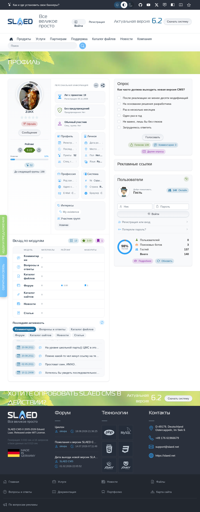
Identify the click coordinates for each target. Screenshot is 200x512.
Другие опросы (155, 151)
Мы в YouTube (148, 5)
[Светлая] (117, 5)
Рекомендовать (189, 5)
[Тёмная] (130, 5)
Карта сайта (164, 491)
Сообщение (29, 132)
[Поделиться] (102, 85)
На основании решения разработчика (147, 103)
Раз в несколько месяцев (139, 109)
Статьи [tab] (79, 335)
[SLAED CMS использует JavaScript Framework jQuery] (109, 465)
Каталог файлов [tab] (82, 329)
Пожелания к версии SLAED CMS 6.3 (76, 442)
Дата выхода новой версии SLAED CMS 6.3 (76, 457)
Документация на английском (181, 5)
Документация (67, 491)
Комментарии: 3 (167, 145)
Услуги (40, 39)
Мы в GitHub (140, 5)
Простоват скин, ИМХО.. (60, 361)
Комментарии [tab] (24, 329)
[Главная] (11, 39)
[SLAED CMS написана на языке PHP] (109, 432)
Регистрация (97, 21)
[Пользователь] (96, 85)
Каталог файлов (104, 39)
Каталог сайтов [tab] (40, 335)
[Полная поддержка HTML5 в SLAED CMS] (109, 448)
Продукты (24, 39)
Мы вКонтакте (164, 5)
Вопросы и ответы (20, 491)
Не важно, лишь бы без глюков (142, 121)
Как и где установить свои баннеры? (35, 4)
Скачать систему (177, 21)
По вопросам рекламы (23, 504)
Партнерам (58, 39)
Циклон (59, 427)
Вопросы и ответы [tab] (52, 329)
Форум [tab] (19, 335)
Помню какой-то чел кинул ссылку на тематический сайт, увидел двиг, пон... (72, 353)
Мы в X (156, 5)
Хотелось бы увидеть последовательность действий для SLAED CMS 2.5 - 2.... (72, 369)
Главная (14, 481)
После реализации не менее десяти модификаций (155, 97)
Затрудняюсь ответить (137, 127)
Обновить (167, 261)
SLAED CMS (15, 429)
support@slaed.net (167, 446)
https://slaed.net (165, 455)
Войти (155, 214)
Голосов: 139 (142, 145)
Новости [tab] (63, 335)
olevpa (63, 431)
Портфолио (114, 491)
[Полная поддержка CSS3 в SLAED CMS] (125, 448)
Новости (126, 39)
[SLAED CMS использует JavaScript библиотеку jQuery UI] (125, 465)
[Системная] (124, 5)
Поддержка (79, 39)
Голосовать (153, 137)
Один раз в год (132, 115)
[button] (78, 22)
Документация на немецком (172, 5)
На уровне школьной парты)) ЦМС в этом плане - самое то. (72, 344)
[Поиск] (82, 45)
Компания (144, 39)
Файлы (160, 481)
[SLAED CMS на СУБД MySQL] (125, 432)
